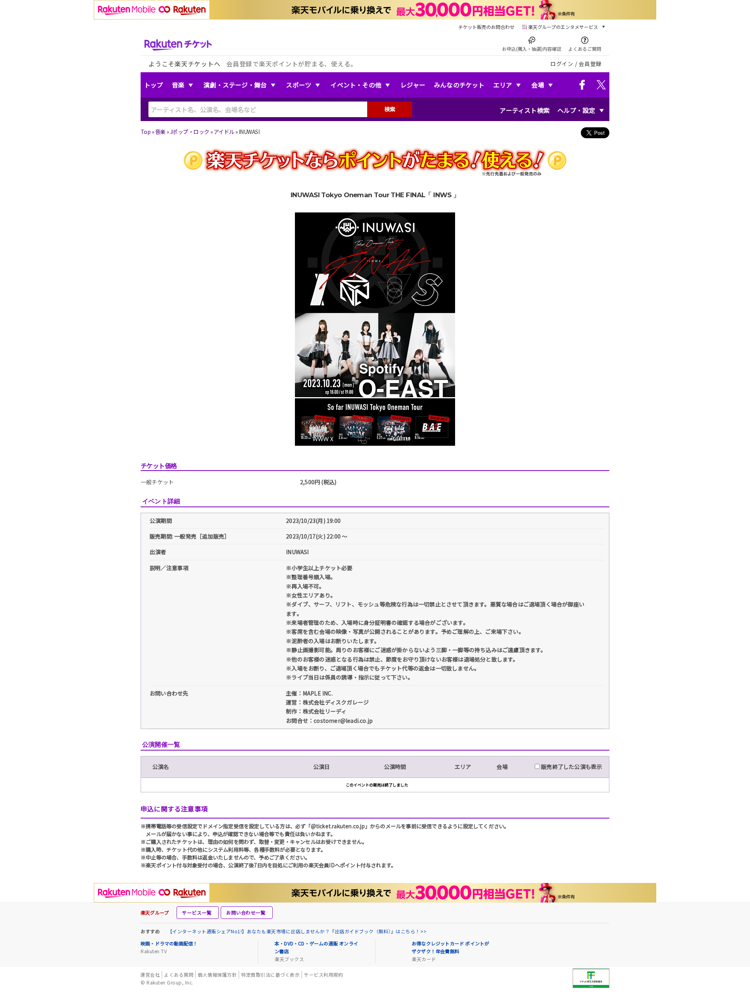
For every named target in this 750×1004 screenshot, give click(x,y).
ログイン (561, 64)
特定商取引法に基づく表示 (270, 974)
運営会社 (150, 974)
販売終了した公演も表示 (571, 766)
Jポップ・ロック (189, 132)
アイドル (224, 132)
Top (145, 132)
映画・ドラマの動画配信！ (169, 943)
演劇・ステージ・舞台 (235, 84)
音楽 (178, 84)
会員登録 (590, 64)
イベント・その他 (355, 84)
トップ (153, 84)
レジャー (412, 84)
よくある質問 (178, 974)
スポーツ (298, 84)
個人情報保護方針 (217, 974)
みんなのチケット (459, 84)
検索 (389, 109)
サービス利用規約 (323, 974)
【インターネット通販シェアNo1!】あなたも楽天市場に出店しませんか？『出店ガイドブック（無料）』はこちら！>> (297, 931)
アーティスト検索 (525, 110)
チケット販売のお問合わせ (486, 26)
